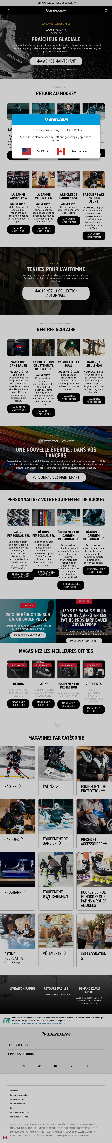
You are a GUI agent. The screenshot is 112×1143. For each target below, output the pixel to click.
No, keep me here (77, 151)
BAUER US (42, 151)
